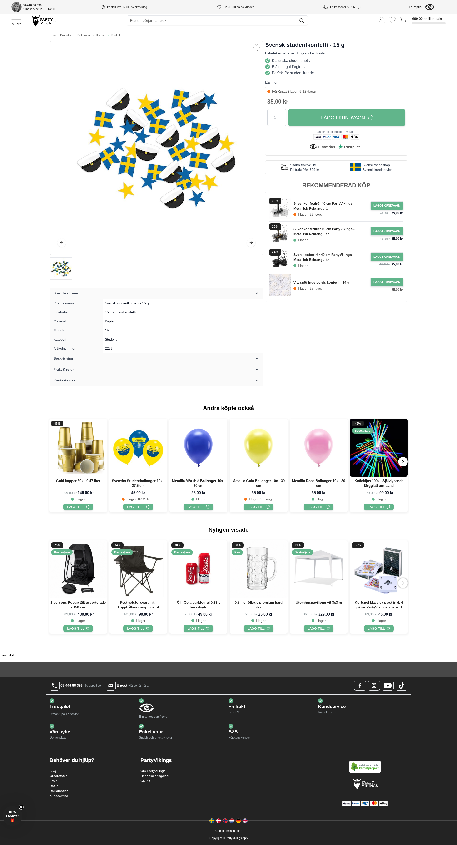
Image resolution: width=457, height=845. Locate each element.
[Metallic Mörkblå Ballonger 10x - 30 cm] (198, 448)
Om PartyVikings (152, 771)
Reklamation (59, 791)
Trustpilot (415, 7)
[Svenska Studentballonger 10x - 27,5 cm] (138, 448)
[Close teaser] (21, 807)
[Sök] (302, 20)
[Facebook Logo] (360, 686)
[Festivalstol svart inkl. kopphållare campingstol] (138, 569)
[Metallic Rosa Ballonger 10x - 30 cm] (319, 448)
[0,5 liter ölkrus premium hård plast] (259, 569)
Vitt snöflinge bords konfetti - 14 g (321, 282)
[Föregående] (61, 242)
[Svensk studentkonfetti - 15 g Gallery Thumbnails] (61, 268)
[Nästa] (251, 242)
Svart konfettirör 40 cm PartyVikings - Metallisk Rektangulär (323, 257)
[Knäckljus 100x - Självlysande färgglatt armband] (379, 448)
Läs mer (271, 82)
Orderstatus (58, 776)
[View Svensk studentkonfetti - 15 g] (61, 268)
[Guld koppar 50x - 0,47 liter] (78, 448)
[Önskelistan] (392, 20)
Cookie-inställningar (228, 831)
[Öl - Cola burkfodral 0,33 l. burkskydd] (198, 569)
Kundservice (59, 796)
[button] (12, 816)
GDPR (145, 781)
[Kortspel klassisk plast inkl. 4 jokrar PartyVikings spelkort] (379, 569)
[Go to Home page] (43, 20)
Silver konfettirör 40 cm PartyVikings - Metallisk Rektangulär (324, 206)
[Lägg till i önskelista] (256, 48)
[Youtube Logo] (388, 686)
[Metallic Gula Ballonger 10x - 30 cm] (259, 448)
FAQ (53, 771)
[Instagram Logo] (374, 686)
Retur (54, 786)
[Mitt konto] (382, 19)
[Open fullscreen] (156, 148)
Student (111, 339)
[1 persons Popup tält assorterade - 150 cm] (78, 569)
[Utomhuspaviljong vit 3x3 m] (319, 569)
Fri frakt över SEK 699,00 (346, 7)
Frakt (53, 781)
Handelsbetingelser (154, 776)
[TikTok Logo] (401, 686)
